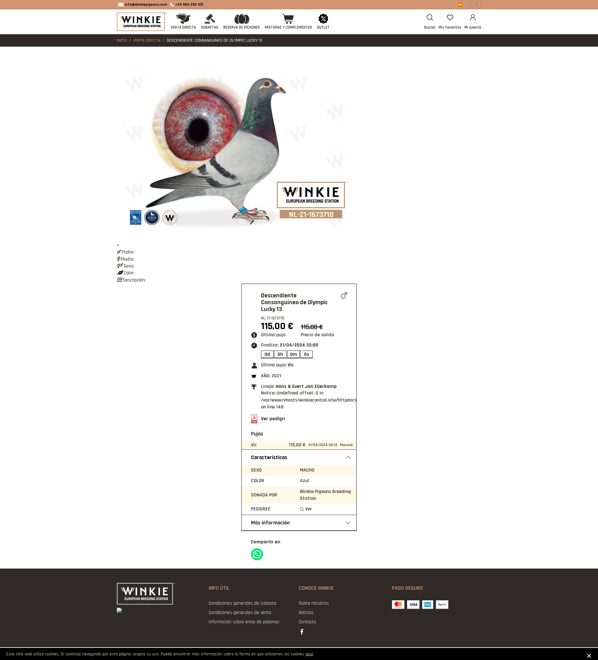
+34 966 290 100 (189, 4)
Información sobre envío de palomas (244, 622)
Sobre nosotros (314, 603)
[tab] (299, 457)
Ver (308, 509)
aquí (309, 654)
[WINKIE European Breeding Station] (142, 21)
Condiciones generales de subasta (242, 603)
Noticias (306, 613)
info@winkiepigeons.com (146, 4)
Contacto (307, 622)
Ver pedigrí (273, 419)
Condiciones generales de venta (240, 613)
